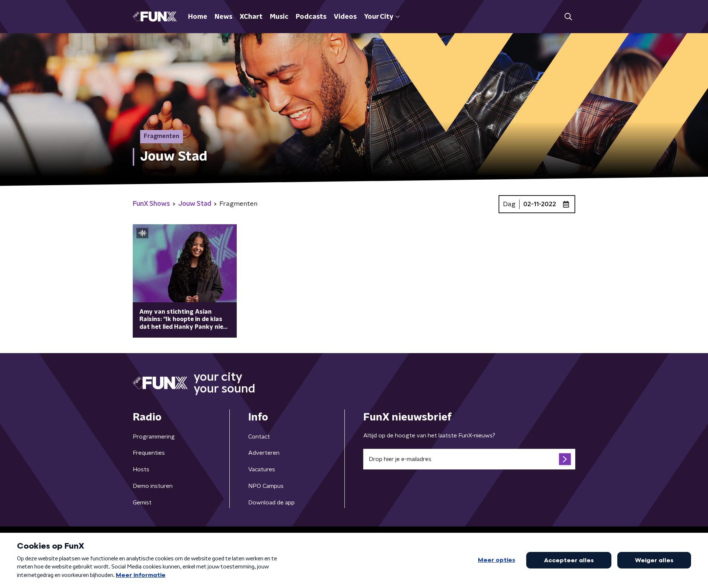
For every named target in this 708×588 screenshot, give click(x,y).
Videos (345, 17)
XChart (251, 17)
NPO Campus (266, 486)
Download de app (271, 503)
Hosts (141, 469)
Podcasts (311, 17)
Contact (259, 437)
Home (197, 17)
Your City (378, 17)
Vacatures (261, 469)
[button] (568, 17)
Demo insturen (153, 486)
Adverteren (264, 453)
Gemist (142, 503)
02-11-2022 (539, 204)
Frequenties (149, 453)
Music (279, 17)
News (223, 17)
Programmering (154, 437)
